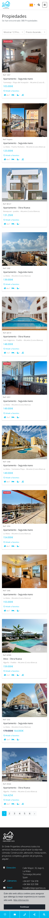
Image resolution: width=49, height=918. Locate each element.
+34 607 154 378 (30, 881)
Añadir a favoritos (12, 91)
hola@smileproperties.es (34, 888)
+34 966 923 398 (30, 884)
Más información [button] (21, 900)
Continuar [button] (24, 907)
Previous (5, 56)
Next (44, 56)
